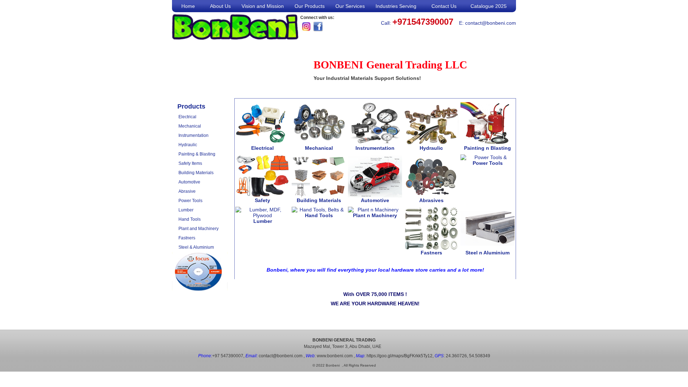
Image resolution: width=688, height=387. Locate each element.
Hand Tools (189, 219)
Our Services (350, 6)
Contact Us (444, 6)
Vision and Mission (263, 6)
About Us (220, 6)
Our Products (310, 6)
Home (188, 6)
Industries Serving (396, 6)
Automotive (189, 182)
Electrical (187, 116)
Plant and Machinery (198, 228)
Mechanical (189, 126)
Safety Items (190, 163)
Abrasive (187, 191)
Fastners (186, 237)
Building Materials (196, 172)
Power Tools (190, 200)
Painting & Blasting (196, 154)
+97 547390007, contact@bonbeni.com (250, 355)
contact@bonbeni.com (490, 23)
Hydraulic (187, 144)
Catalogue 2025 (488, 6)
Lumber (186, 209)
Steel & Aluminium (196, 247)
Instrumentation (193, 135)
